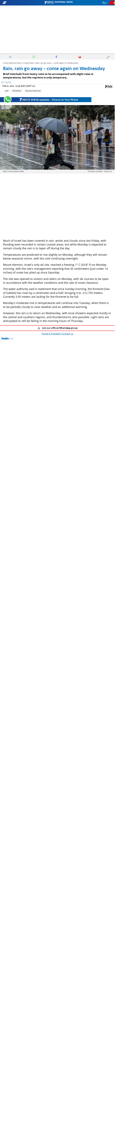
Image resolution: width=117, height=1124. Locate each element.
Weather (16, 91)
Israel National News (12, 63)
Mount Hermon (33, 91)
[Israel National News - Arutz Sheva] (58, 2)
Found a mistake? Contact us (57, 334)
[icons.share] (112, 3)
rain (7, 91)
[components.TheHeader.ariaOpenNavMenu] (18, 2)
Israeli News (28, 63)
